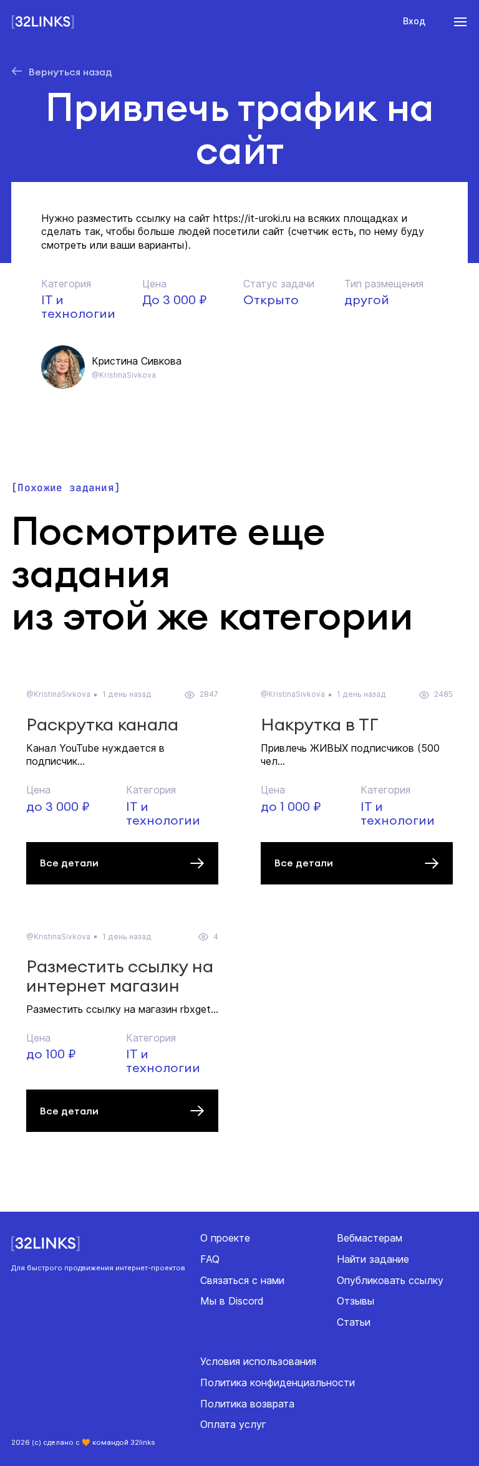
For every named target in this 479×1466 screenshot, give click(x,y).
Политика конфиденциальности (277, 1382)
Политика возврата (247, 1403)
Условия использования (258, 1361)
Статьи (353, 1322)
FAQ (210, 1259)
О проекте (225, 1238)
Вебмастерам (369, 1238)
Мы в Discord (232, 1301)
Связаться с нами (242, 1280)
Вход (414, 21)
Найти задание (373, 1259)
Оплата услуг (233, 1424)
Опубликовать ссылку (390, 1280)
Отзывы (355, 1301)
